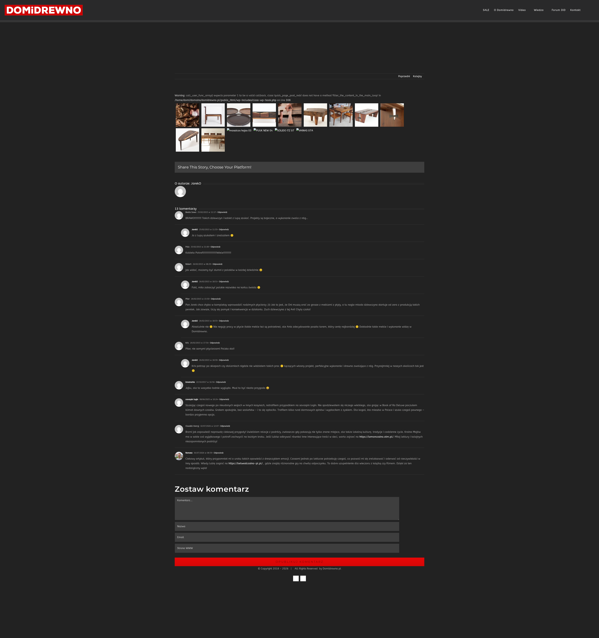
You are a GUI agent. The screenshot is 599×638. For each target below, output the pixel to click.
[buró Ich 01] (213, 104)
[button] (591, 10)
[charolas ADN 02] (238, 104)
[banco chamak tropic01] (187, 104)
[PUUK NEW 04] (263, 129)
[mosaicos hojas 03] (239, 129)
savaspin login (191, 399)
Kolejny (417, 76)
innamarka (190, 382)
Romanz (188, 453)
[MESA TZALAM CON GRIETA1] (213, 129)
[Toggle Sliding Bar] (585, 10)
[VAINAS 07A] (304, 129)
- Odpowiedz (221, 212)
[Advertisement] (299, 45)
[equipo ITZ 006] (290, 104)
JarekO (196, 183)
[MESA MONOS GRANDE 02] (392, 104)
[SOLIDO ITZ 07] (284, 129)
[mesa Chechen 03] (341, 104)
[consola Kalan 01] (264, 104)
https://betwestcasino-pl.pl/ (246, 463)
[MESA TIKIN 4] (187, 129)
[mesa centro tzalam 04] (315, 104)
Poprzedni (404, 76)
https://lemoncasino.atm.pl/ (376, 436)
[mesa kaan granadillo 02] (366, 104)
